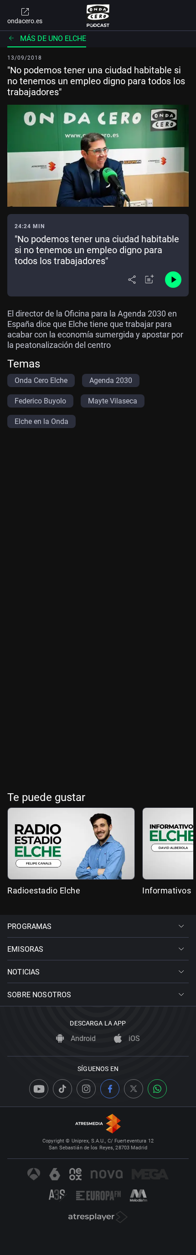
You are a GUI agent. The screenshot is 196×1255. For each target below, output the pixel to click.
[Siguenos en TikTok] (62, 1088)
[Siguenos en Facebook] (109, 1088)
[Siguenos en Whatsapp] (157, 1088)
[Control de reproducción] (173, 279)
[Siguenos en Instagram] (86, 1088)
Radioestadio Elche (43, 890)
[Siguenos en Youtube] (38, 1088)
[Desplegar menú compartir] (132, 279)
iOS (133, 1038)
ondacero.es (24, 21)
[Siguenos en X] (133, 1088)
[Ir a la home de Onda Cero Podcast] (98, 15)
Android (82, 1038)
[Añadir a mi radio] (149, 279)
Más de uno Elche (53, 38)
